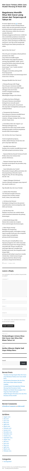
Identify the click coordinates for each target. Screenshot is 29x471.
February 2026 (7, 428)
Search (4, 360)
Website (4, 312)
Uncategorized (7, 461)
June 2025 (6, 443)
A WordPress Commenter (9, 406)
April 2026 (6, 424)
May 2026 (6, 422)
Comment (5, 279)
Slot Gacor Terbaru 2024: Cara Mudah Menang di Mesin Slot (14, 6)
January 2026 (7, 430)
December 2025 (8, 432)
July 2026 (6, 418)
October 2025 (7, 435)
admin (5, 263)
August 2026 (7, 417)
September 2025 (8, 437)
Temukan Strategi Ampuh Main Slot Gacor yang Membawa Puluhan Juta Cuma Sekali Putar (15, 376)
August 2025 (7, 439)
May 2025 (6, 445)
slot (17, 23)
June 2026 (6, 420)
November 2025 (8, 434)
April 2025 (6, 447)
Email (4, 306)
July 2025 (6, 441)
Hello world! (21, 406)
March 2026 (7, 426)
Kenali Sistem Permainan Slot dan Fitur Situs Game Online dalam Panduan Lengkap (14, 382)
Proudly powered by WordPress (11, 468)
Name (4, 299)
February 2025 (7, 451)
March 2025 (7, 449)
